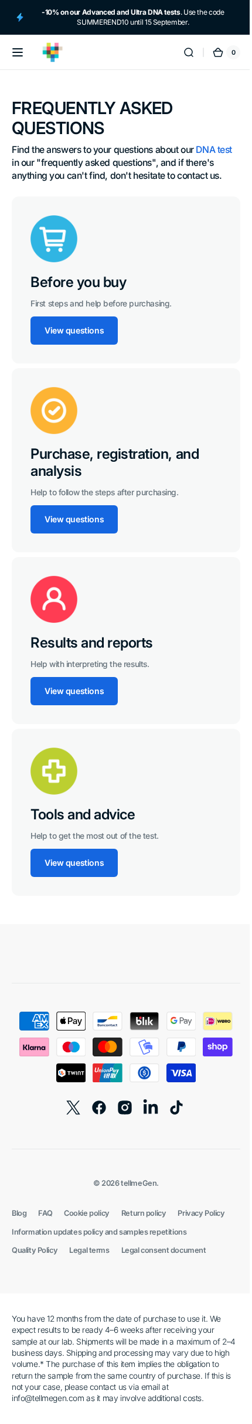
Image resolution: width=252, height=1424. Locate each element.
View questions (74, 330)
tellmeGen (134, 1183)
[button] (17, 52)
